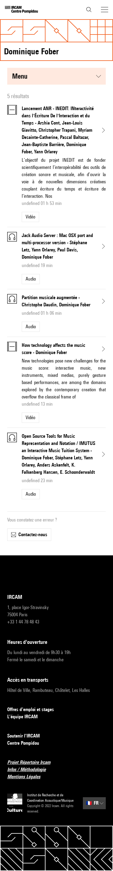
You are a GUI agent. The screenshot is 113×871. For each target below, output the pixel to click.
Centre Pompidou (23, 743)
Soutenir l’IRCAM (23, 736)
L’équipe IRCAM (22, 716)
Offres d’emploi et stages (30, 709)
